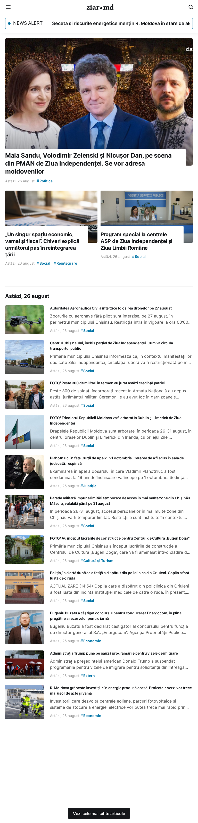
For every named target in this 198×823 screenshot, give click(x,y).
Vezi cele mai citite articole (99, 813)
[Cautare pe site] (190, 7)
